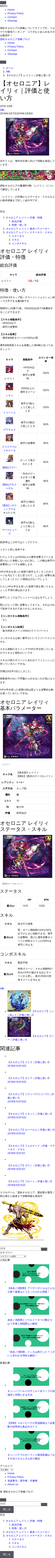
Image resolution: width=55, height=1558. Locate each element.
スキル (15, 239)
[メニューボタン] (3, 62)
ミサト (9, 395)
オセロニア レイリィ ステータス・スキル (29, 232)
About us (12, 1484)
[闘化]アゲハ (9, 467)
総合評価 (17, 221)
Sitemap (12, 20)
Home (11, 9)
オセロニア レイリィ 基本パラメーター (28, 228)
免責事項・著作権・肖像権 (22, 1480)
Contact (12, 17)
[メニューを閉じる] (3, 2)
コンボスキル (19, 243)
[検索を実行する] (44, 1249)
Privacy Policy (15, 13)
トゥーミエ (9, 412)
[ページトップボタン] (3, 1499)
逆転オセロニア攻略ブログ (15, 39)
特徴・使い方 (19, 224)
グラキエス (9, 429)
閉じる (7, 1509)
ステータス (18, 236)
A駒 (2, 109)
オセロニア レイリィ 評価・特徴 (24, 217)
